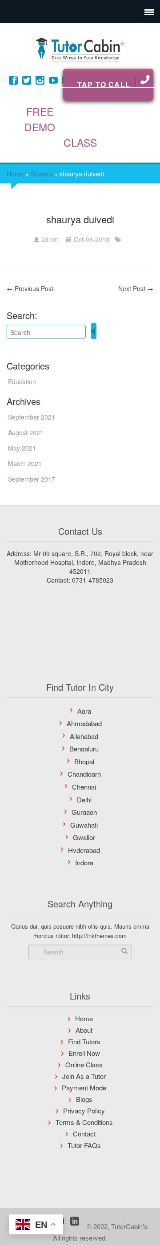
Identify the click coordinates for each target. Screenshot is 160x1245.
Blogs (84, 1099)
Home (15, 173)
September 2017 (31, 479)
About (84, 1030)
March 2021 (25, 463)
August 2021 (26, 432)
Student (41, 173)
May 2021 (22, 448)
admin (50, 239)
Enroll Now (84, 1053)
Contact (84, 1133)
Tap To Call (103, 84)
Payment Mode (84, 1087)
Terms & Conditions (84, 1122)
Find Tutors (84, 1041)
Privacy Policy (84, 1110)
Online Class (84, 1064)
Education (22, 381)
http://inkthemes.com (99, 935)
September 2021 (31, 416)
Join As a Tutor (84, 1076)
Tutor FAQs (84, 1145)
